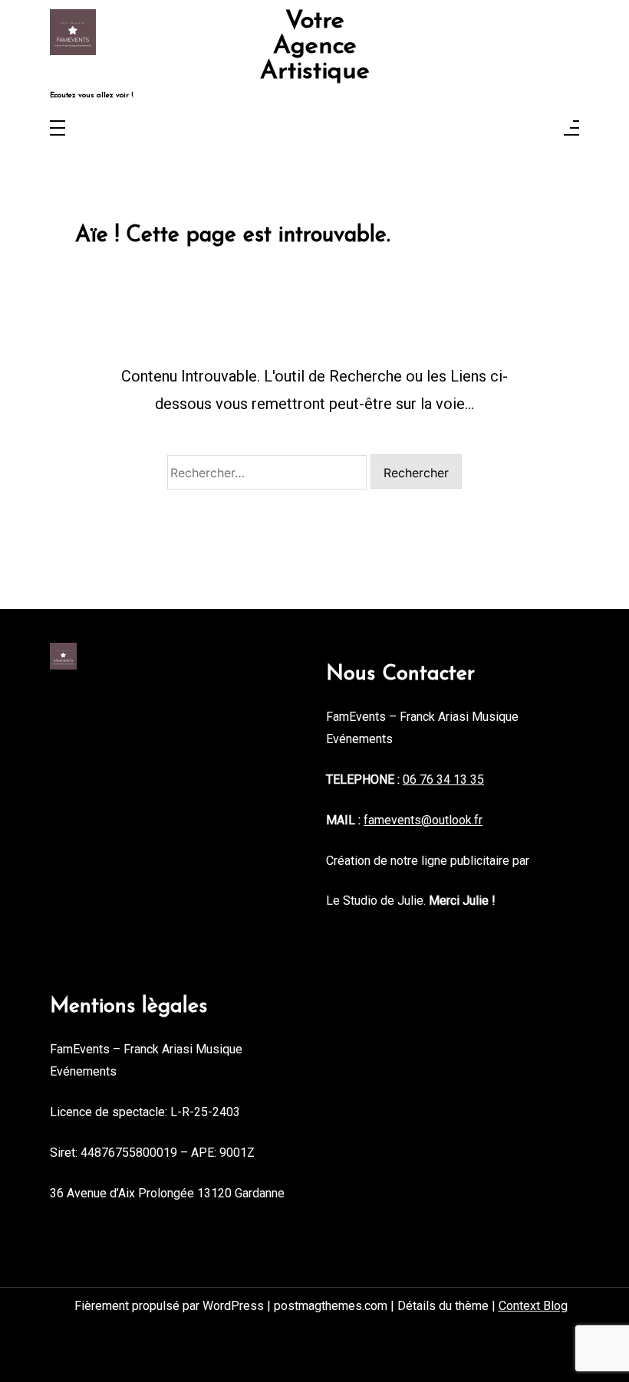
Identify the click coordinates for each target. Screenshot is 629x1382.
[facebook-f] (484, 47)
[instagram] (504, 47)
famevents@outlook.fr (423, 820)
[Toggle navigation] (57, 129)
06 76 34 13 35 (443, 779)
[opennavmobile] (571, 129)
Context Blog (533, 1305)
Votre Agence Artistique (315, 46)
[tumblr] (566, 47)
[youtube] (546, 47)
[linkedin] (525, 47)
